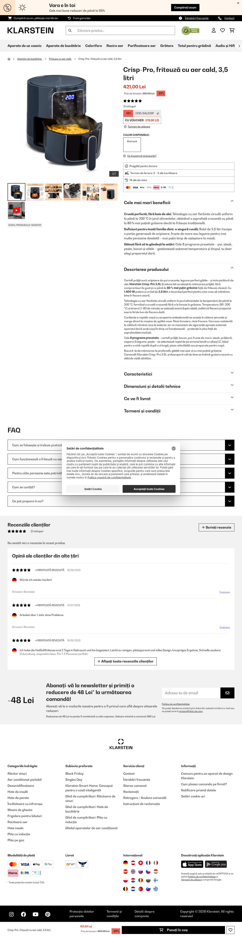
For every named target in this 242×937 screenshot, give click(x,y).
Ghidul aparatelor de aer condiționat (91, 828)
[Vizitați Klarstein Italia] (156, 863)
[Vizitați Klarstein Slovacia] (140, 871)
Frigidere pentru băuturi (25, 816)
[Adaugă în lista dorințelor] (230, 930)
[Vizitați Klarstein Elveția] (140, 863)
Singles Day (73, 779)
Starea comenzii (135, 786)
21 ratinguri (129, 106)
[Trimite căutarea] (69, 30)
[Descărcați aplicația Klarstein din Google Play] (216, 864)
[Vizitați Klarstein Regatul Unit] (133, 871)
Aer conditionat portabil (25, 779)
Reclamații (131, 792)
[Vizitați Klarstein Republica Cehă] (148, 871)
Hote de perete (18, 798)
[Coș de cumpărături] (231, 30)
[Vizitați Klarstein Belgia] (125, 889)
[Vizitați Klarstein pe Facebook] (23, 914)
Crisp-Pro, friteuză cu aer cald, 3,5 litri (99, 58)
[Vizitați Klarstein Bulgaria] (148, 880)
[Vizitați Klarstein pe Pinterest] (47, 914)
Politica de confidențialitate (176, 704)
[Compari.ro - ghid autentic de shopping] (190, 30)
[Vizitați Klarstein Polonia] (125, 880)
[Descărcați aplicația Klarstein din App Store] (192, 864)
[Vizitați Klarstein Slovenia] (148, 889)
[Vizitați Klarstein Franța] (148, 863)
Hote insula (15, 828)
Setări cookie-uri (193, 796)
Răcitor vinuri (17, 773)
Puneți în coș (177, 930)
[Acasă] (12, 58)
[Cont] (214, 30)
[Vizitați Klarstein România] (140, 880)
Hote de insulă (18, 792)
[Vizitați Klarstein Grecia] (156, 889)
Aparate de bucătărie (29, 58)
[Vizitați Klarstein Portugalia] (140, 889)
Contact (229, 18)
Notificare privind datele (198, 790)
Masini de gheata (20, 810)
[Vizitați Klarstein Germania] (125, 863)
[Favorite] (222, 30)
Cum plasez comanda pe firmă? (204, 784)
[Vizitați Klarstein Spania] (125, 871)
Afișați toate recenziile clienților (127, 661)
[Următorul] (239, 46)
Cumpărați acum (185, 7)
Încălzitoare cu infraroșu (25, 804)
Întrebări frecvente (197, 18)
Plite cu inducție (19, 834)
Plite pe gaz (16, 840)
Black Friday (74, 773)
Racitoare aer (17, 822)
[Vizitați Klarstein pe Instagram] (11, 914)
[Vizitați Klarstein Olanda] (133, 889)
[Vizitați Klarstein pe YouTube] (35, 914)
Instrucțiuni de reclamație (141, 804)
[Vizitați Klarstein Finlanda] (156, 880)
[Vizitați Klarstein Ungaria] (156, 871)
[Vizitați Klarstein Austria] (133, 863)
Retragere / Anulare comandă (144, 798)
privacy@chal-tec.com (191, 711)
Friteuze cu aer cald (60, 58)
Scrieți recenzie (218, 527)
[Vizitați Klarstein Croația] (133, 880)
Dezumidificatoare (21, 786)
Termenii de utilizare (191, 879)
